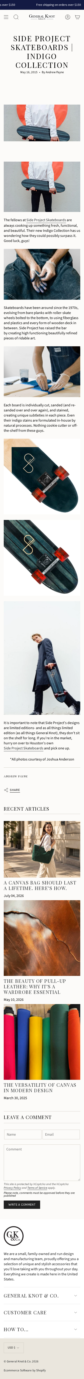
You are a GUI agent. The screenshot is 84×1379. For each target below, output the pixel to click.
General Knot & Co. (31, 1295)
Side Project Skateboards (46, 220)
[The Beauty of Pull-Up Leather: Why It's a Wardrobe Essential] (42, 938)
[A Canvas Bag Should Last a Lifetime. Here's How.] (42, 849)
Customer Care (25, 1312)
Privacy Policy (12, 1188)
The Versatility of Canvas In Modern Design (40, 1087)
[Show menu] (6, 17)
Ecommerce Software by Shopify (25, 1370)
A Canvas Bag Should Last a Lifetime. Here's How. (40, 885)
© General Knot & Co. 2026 (21, 1361)
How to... (16, 1329)
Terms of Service (37, 1188)
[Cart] (77, 17)
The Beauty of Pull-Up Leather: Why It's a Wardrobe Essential (35, 986)
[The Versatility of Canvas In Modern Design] (42, 1042)
